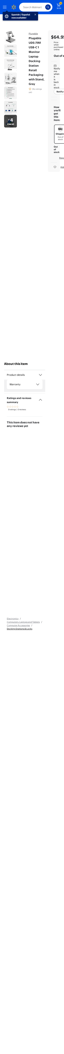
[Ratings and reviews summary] (40, 398)
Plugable (33, 33)
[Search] (48, 7)
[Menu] (5, 7)
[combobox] (35, 7)
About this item (16, 364)
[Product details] (40, 375)
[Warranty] (38, 384)
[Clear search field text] (43, 7)
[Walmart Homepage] (13, 7)
